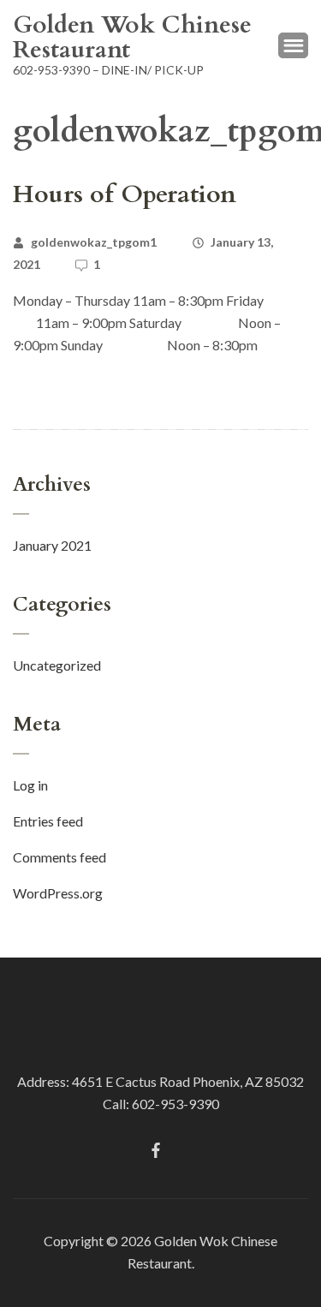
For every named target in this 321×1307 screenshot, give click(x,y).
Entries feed (48, 821)
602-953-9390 (175, 1103)
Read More (48, 387)
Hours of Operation (124, 194)
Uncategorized (57, 665)
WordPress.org (58, 893)
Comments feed (59, 857)
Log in (30, 785)
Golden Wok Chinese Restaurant (132, 37)
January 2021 (52, 545)
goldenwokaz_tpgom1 (94, 242)
